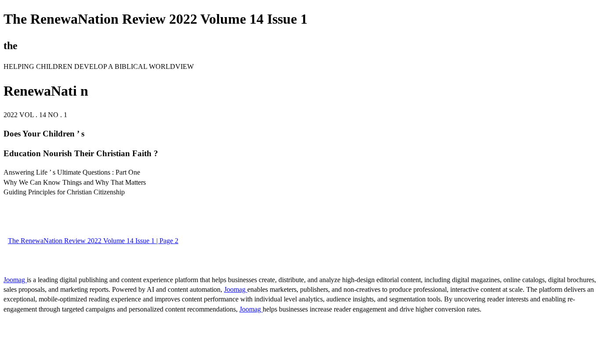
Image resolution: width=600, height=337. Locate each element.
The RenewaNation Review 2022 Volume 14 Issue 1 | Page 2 (93, 240)
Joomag (15, 279)
